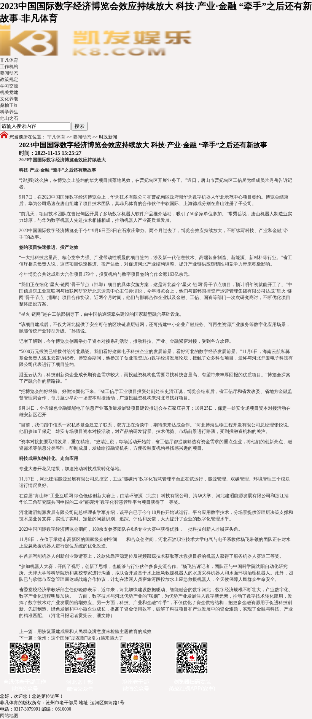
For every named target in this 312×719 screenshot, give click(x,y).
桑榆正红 (9, 105)
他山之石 (9, 118)
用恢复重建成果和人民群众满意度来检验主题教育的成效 (94, 631)
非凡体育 (9, 60)
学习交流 (9, 86)
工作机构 (9, 66)
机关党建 (9, 92)
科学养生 (9, 112)
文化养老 (9, 99)
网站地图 (9, 715)
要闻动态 (9, 73)
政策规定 (9, 79)
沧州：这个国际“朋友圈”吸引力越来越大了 (80, 638)
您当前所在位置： (28, 137)
